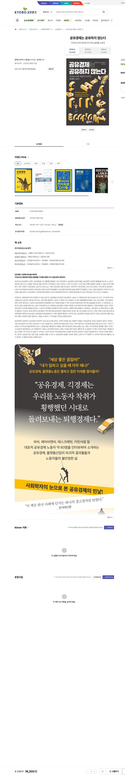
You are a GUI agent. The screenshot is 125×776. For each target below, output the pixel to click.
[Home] (16, 29)
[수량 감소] (88, 771)
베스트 (50, 20)
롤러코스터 (18, 63)
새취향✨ (67, 20)
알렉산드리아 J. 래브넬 (22, 60)
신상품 (87, 20)
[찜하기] (102, 771)
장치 (17, 164)
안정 (51, 164)
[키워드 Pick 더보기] (112, 181)
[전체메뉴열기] (17, 20)
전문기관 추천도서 (21, 253)
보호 (43, 164)
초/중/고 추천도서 (20, 257)
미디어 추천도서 (20, 260)
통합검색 (46, 12)
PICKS (95, 20)
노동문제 (58, 29)
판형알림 (60, 225)
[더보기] (111, 20)
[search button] (103, 12)
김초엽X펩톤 (29, 20)
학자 (58, 164)
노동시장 (27, 164)
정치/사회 (32, 29)
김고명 (39, 60)
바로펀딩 (78, 20)
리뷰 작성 (110, 527)
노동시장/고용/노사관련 (73, 29)
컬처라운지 (105, 20)
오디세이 (40, 20)
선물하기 (115, 771)
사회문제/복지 (45, 29)
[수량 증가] (94, 771)
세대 (35, 164)
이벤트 (58, 20)
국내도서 (22, 29)
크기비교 (91, 130)
